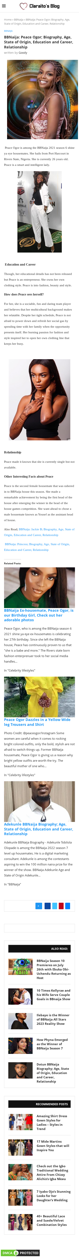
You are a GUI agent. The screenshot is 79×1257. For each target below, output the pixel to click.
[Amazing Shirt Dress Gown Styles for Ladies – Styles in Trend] (20, 1122)
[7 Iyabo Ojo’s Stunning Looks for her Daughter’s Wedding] (20, 1197)
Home (8, 19)
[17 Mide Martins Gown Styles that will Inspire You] (20, 1147)
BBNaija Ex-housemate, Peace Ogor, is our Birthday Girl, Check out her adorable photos (39, 615)
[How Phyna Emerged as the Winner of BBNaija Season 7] (20, 1046)
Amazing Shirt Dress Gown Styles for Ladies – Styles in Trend (52, 1122)
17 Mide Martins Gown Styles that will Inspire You (53, 1145)
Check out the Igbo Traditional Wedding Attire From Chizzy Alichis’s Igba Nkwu (52, 1172)
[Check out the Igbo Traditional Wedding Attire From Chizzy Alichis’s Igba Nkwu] (20, 1172)
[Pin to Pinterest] (61, 906)
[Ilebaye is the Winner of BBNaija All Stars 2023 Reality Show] (20, 1021)
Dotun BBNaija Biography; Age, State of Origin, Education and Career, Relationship (53, 1072)
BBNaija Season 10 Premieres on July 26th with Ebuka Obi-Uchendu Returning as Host (54, 969)
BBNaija (18, 19)
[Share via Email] (67, 906)
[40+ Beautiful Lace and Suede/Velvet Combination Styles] (20, 1222)
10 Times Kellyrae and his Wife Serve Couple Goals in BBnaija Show (53, 994)
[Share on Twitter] (54, 906)
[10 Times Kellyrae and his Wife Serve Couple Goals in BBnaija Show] (20, 996)
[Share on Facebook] (48, 906)
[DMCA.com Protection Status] (20, 1251)
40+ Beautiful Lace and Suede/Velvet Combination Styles (52, 1220)
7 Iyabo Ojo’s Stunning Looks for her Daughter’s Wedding (53, 1195)
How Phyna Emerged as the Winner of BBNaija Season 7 (52, 1044)
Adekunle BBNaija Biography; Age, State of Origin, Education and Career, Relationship (38, 829)
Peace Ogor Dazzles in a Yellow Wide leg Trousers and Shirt (37, 722)
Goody (23, 53)
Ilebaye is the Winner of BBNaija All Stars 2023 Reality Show (53, 1019)
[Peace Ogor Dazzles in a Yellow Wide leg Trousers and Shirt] (39, 679)
